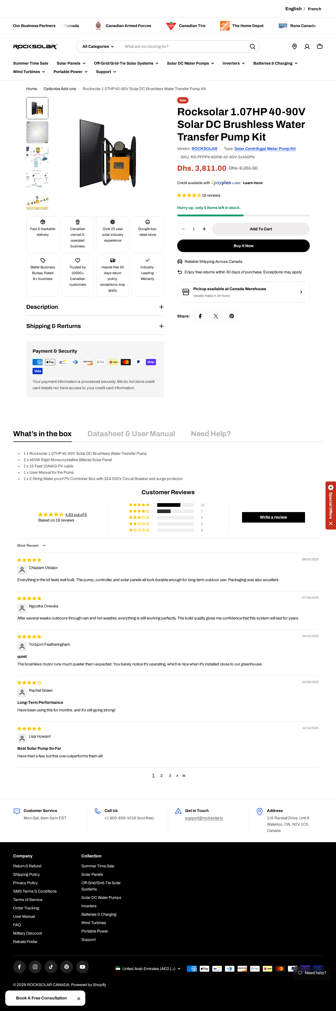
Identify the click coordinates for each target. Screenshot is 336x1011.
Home (31, 89)
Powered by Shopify (88, 985)
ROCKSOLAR (204, 149)
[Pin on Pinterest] (231, 316)
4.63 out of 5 (76, 515)
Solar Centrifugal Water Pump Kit (265, 149)
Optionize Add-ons (60, 89)
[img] (29, 560)
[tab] (42, 435)
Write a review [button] (273, 517)
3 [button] (170, 776)
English (293, 8)
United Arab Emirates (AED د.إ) (148, 969)
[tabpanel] (168, 466)
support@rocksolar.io (204, 818)
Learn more (252, 183)
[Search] (252, 46)
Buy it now (244, 246)
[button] (189, 195)
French (314, 9)
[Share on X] (216, 316)
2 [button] (161, 776)
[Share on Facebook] (200, 316)
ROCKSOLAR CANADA (48, 985)
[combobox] (168, 46)
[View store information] (301, 292)
